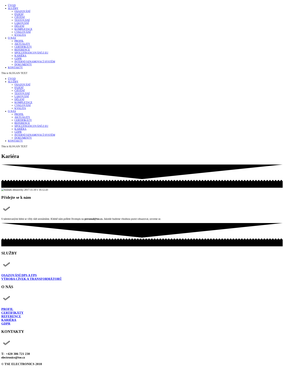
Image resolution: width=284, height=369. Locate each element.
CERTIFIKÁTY (12, 312)
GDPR (5, 323)
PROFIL (7, 309)
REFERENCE (11, 316)
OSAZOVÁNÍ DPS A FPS (19, 275)
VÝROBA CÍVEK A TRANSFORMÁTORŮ (31, 279)
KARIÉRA (8, 320)
